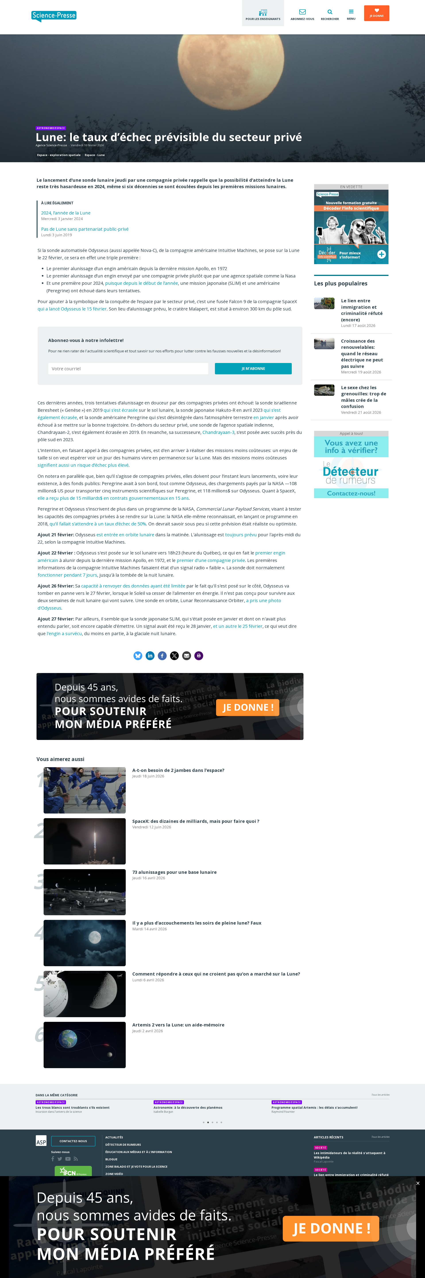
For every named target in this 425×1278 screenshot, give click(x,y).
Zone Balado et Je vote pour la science (136, 1167)
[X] (174, 655)
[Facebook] (162, 655)
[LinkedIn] (150, 655)
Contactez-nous (73, 1141)
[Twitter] (60, 1159)
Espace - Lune (95, 155)
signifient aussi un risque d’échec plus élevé (83, 465)
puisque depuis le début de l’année (141, 283)
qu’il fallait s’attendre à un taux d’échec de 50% (98, 524)
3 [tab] (212, 1122)
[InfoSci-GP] (351, 226)
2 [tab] (208, 1122)
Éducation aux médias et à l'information (138, 1152)
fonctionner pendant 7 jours (67, 575)
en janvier (263, 417)
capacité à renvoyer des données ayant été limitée (133, 586)
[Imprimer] (198, 655)
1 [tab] (203, 1122)
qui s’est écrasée (121, 410)
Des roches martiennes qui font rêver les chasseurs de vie (200, 1107)
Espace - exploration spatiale (59, 155)
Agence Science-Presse (51, 145)
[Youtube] (68, 1159)
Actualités (114, 1137)
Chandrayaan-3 (218, 432)
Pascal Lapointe (324, 1161)
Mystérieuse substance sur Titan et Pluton (306, 1107)
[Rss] (77, 1159)
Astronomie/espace (51, 128)
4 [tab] (217, 1122)
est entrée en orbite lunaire (125, 535)
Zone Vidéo (114, 1174)
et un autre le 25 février (238, 626)
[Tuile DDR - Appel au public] (351, 467)
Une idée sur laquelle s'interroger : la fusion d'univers (78, 1107)
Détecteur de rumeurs (123, 1145)
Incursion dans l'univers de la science (59, 1112)
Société (320, 1147)
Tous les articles (380, 1094)
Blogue (111, 1159)
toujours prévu (241, 535)
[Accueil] (57, 17)
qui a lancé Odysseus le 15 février (72, 309)
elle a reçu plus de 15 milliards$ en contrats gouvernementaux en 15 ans (113, 498)
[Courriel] (186, 655)
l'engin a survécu (64, 633)
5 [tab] (221, 1122)
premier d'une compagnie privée (211, 560)
